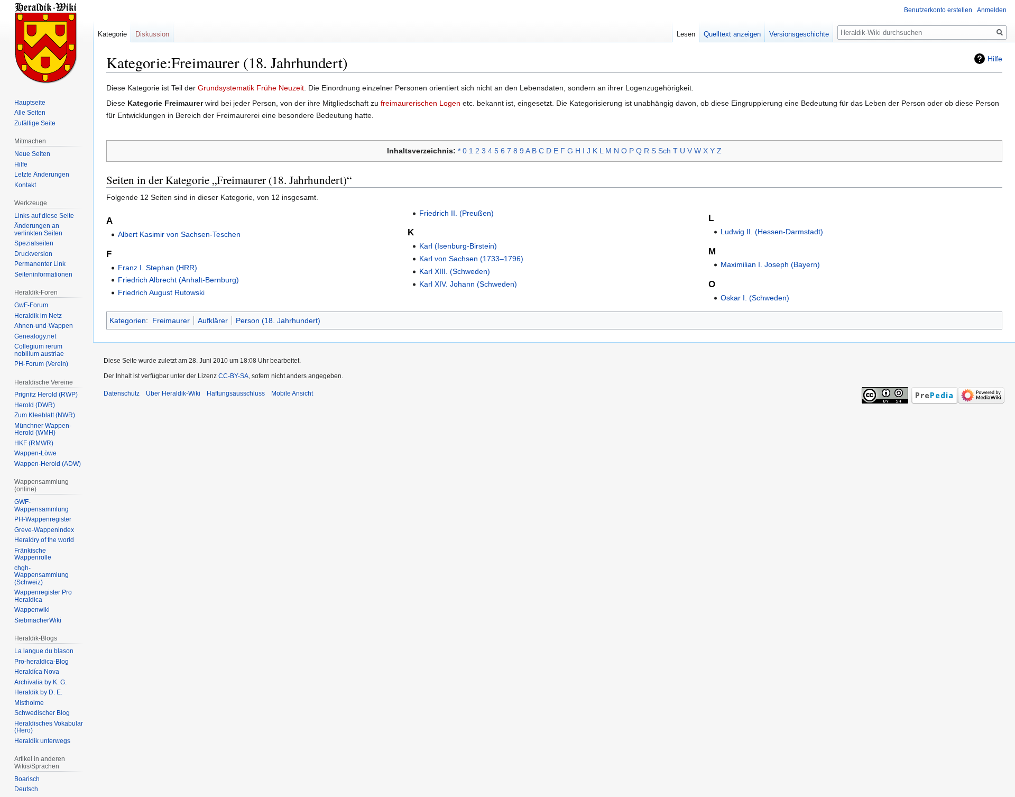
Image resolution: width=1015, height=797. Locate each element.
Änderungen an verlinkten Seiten (38, 229)
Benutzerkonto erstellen (938, 10)
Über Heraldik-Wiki (173, 393)
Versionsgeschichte (799, 34)
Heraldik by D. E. (38, 692)
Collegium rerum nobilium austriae (39, 350)
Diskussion (152, 34)
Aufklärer (213, 320)
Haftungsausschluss (236, 393)
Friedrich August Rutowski (161, 292)
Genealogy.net (35, 336)
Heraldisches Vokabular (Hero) (48, 727)
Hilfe (995, 58)
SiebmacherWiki (37, 620)
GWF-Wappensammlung (41, 505)
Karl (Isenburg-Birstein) (458, 246)
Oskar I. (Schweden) (755, 298)
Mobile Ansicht (292, 393)
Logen (449, 103)
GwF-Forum (31, 305)
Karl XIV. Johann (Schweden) (468, 284)
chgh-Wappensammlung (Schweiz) (41, 575)
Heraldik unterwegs (42, 741)
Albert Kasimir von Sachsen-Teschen (179, 234)
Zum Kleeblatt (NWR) (44, 415)
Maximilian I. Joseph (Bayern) (770, 264)
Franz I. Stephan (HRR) (157, 267)
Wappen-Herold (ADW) (47, 464)
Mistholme (29, 703)
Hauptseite (29, 102)
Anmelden (992, 10)
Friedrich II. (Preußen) (456, 213)
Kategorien (127, 320)
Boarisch (27, 779)
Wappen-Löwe (35, 453)
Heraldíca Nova (36, 671)
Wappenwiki (32, 609)
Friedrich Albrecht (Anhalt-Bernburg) (178, 280)
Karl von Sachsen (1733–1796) (471, 258)
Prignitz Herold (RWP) (46, 394)
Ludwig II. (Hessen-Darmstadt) (772, 231)
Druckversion (33, 254)
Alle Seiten (29, 112)
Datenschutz (122, 393)
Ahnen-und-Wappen (43, 325)
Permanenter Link (40, 264)
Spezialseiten (33, 243)
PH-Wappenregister (42, 519)
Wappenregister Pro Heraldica (43, 596)
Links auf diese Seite (44, 215)
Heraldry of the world (44, 540)
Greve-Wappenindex (44, 530)
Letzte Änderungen (41, 174)
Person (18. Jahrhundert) (278, 320)
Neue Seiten (32, 154)
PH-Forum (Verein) (41, 364)
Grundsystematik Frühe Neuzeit (251, 88)
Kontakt (25, 185)
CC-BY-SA (233, 376)
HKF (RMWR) (33, 443)
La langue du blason (43, 651)
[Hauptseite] (46, 42)
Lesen (686, 34)
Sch (664, 150)
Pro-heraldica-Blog (41, 661)
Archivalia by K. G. (40, 682)
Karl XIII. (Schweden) (454, 271)
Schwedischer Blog (42, 713)
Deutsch (26, 789)
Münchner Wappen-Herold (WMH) (42, 429)
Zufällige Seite (35, 123)
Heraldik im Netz (38, 315)
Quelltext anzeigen (732, 34)
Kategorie (112, 34)
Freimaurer (171, 320)
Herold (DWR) (34, 405)
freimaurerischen (409, 103)
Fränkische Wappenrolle (32, 554)
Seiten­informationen (43, 274)
